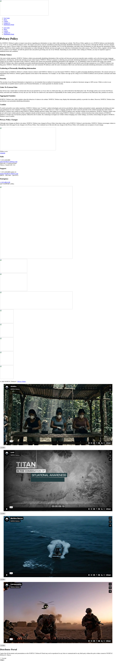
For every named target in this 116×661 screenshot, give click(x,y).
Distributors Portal (9, 24)
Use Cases (7, 18)
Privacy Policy (22, 381)
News (5, 19)
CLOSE (3, 447)
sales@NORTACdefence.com (8, 161)
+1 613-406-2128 (5, 182)
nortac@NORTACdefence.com (9, 173)
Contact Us (7, 23)
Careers (6, 21)
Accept (4, 658)
